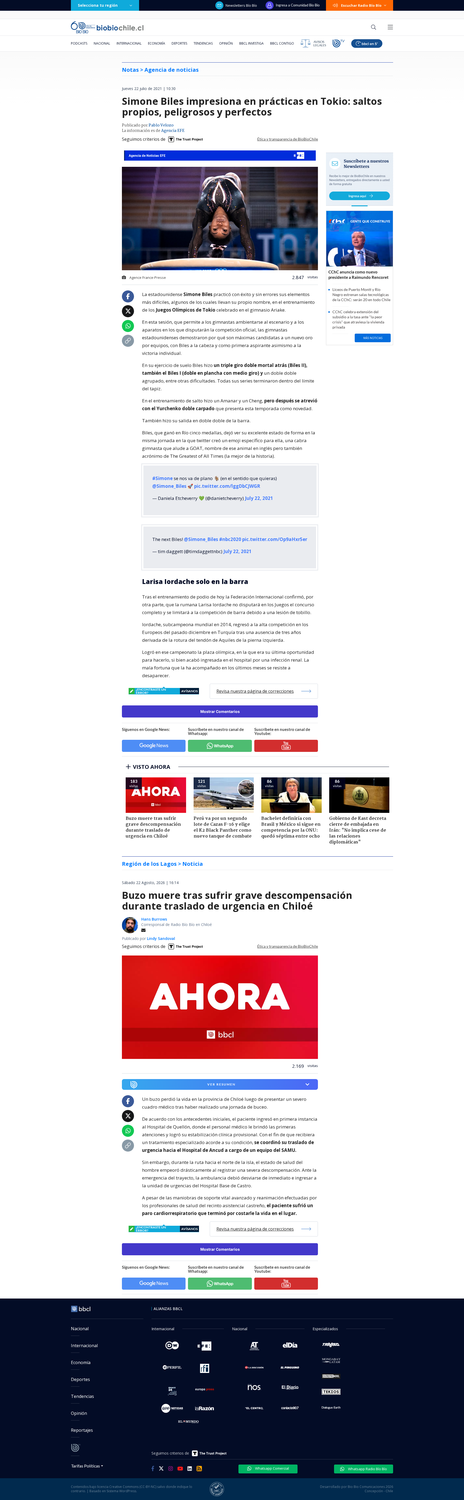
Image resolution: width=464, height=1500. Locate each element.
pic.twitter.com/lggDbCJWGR (227, 486)
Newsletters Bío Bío (241, 5)
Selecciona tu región (98, 5)
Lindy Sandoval (161, 938)
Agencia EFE (172, 131)
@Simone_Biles (169, 486)
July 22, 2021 (259, 498)
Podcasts (79, 43)
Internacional (129, 43)
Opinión (226, 43)
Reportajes (82, 1430)
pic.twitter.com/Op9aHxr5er (274, 539)
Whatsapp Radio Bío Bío (367, 1468)
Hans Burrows (154, 919)
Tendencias (203, 43)
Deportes (179, 43)
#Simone (162, 478)
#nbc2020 (230, 539)
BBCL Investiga (251, 43)
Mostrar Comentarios (220, 711)
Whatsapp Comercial (271, 1468)
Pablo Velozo (160, 125)
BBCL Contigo (282, 43)
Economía (156, 43)
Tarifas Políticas (85, 1465)
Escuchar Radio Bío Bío (361, 5)
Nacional (102, 43)
